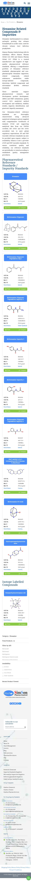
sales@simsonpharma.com (13, 824)
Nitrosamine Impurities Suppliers (14, 774)
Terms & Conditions (15, 870)
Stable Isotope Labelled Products (13, 779)
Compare (23, 207)
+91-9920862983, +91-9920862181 (15, 816)
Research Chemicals (9, 697)
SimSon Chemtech (9, 787)
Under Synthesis (8, 675)
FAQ (5, 758)
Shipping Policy (6, 867)
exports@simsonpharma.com (14, 811)
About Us (6, 743)
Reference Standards (16, 697)
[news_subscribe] (25, 727)
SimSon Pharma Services (11, 792)
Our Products (11, 22)
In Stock (6, 666)
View (8, 207)
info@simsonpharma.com (13, 805)
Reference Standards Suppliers (13, 777)
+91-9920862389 (10, 809)
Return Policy (16, 867)
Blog (5, 750)
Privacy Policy (25, 867)
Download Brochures (10, 755)
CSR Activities (8, 753)
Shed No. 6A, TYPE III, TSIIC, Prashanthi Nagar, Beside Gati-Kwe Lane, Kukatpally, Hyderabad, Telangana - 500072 (16, 857)
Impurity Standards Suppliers (13, 772)
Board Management (10, 746)
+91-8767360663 (10, 803)
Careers (6, 748)
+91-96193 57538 (10, 822)
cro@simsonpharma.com (13, 818)
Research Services (22, 697)
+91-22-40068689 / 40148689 (14, 829)
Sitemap (6, 760)
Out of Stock (7, 672)
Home (3, 22)
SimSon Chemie (8, 790)
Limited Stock (7, 669)
